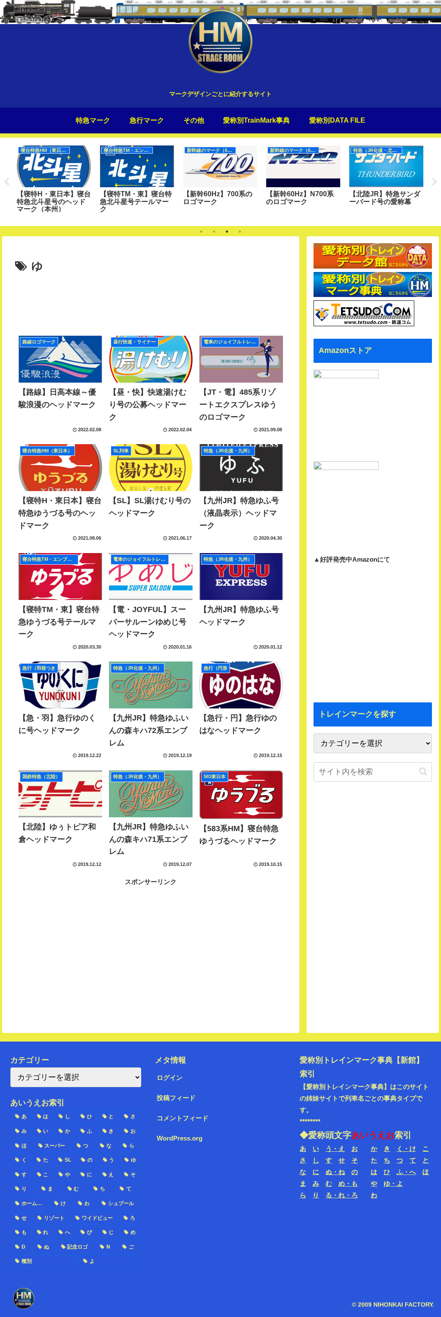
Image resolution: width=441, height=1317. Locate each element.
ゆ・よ (393, 1183)
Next (434, 182)
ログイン (170, 1077)
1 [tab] (201, 231)
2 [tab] (214, 231)
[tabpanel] (54, 180)
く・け (406, 1148)
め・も (348, 1183)
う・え (335, 1148)
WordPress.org (179, 1138)
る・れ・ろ (342, 1195)
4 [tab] (240, 231)
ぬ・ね (335, 1171)
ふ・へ (406, 1171)
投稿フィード (176, 1097)
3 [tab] (227, 231)
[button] (423, 771)
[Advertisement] (150, 302)
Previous (6, 182)
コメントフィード (182, 1118)
